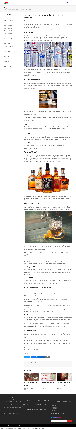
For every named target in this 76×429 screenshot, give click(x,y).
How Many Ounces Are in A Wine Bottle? (36, 407)
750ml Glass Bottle (8, 25)
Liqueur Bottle (7, 51)
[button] (27, 357)
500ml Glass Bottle (8, 30)
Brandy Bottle (7, 43)
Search (69, 420)
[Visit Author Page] (28, 364)
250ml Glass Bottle (8, 36)
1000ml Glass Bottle (8, 23)
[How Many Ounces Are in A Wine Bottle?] (64, 377)
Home (5, 9)
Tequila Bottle (7, 59)
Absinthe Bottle (7, 41)
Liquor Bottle (7, 54)
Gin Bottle (6, 48)
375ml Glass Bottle (8, 33)
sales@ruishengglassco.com (58, 413)
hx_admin (28, 20)
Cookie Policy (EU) (68, 425)
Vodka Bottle (7, 61)
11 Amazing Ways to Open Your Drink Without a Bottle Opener (31, 384)
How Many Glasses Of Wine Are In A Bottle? (47, 383)
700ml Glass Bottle (8, 28)
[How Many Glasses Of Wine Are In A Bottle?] (48, 377)
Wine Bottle (6, 18)
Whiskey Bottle (7, 64)
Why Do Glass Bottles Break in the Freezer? (36, 409)
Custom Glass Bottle (8, 46)
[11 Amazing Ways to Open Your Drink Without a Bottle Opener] (31, 377)
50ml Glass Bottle (8, 38)
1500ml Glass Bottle (8, 20)
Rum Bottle (6, 56)
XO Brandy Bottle (7, 66)
